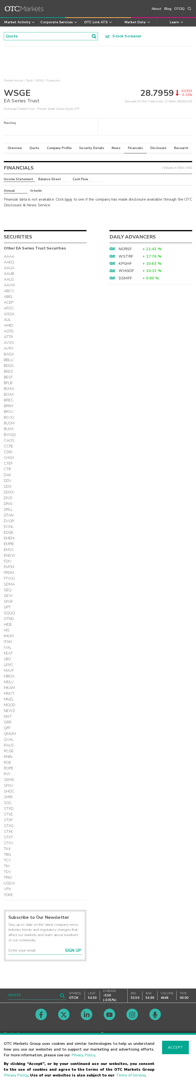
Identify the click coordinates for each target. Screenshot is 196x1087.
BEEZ (8, 371)
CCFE (8, 446)
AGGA (9, 314)
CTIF (7, 469)
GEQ (7, 590)
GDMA (9, 584)
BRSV (9, 411)
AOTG (9, 331)
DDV (8, 480)
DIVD (8, 498)
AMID (8, 325)
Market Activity (13, 80)
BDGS (9, 365)
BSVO (9, 417)
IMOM (9, 636)
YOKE (8, 894)
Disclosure (158, 148)
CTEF (8, 463)
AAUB (9, 273)
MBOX (9, 676)
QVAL (9, 739)
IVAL (8, 647)
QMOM (10, 733)
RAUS (9, 745)
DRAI (8, 503)
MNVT (9, 693)
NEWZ (9, 710)
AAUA (9, 268)
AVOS (9, 342)
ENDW (10, 555)
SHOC (9, 791)
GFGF (8, 601)
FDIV (8, 561)
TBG (7, 854)
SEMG (9, 779)
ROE (7, 762)
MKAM (9, 687)
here (68, 199)
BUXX (9, 429)
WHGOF (126, 270)
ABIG (8, 296)
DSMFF (125, 278)
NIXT (8, 716)
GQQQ (9, 613)
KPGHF (125, 263)
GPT (7, 607)
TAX (7, 848)
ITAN (8, 641)
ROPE (9, 768)
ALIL (7, 319)
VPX (7, 889)
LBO (7, 659)
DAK (7, 475)
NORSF (125, 249)
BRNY (9, 406)
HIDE (8, 624)
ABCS (9, 291)
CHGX (9, 457)
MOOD (10, 705)
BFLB (8, 383)
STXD (9, 808)
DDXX (9, 492)
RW (7, 774)
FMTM (9, 567)
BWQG (10, 434)
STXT (8, 837)
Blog (168, 8)
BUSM (9, 423)
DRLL (8, 509)
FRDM (9, 572)
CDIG (8, 452)
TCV (7, 860)
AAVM (9, 285)
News (116, 148)
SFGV (9, 785)
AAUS (9, 279)
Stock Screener (125, 36)
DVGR (9, 521)
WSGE (39, 80)
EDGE (9, 532)
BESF (8, 377)
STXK (8, 831)
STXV (9, 843)
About (157, 8)
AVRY (9, 348)
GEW (8, 595)
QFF (7, 728)
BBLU (8, 360)
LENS (8, 664)
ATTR (8, 337)
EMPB (9, 544)
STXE (8, 814)
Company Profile (59, 148)
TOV (7, 871)
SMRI (8, 797)
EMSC (9, 549)
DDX (7, 486)
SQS (7, 802)
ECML (9, 526)
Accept (175, 1047)
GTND (9, 618)
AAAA (9, 256)
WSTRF (126, 256)
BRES (8, 400)
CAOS (9, 440)
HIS (7, 630)
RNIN (8, 756)
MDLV (9, 682)
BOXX (9, 394)
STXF (8, 820)
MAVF (9, 670)
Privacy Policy (83, 1055)
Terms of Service (130, 1075)
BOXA (9, 388)
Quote (34, 148)
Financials (135, 148)
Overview (15, 148)
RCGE (9, 751)
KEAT (8, 653)
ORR (7, 722)
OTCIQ (179, 8)
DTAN (9, 515)
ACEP (9, 302)
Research (181, 148)
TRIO (8, 877)
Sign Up (73, 950)
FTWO (9, 578)
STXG (9, 825)
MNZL (9, 699)
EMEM (9, 538)
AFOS (9, 308)
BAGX (9, 354)
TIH (6, 866)
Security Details (91, 148)
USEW (9, 883)
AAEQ (9, 262)
